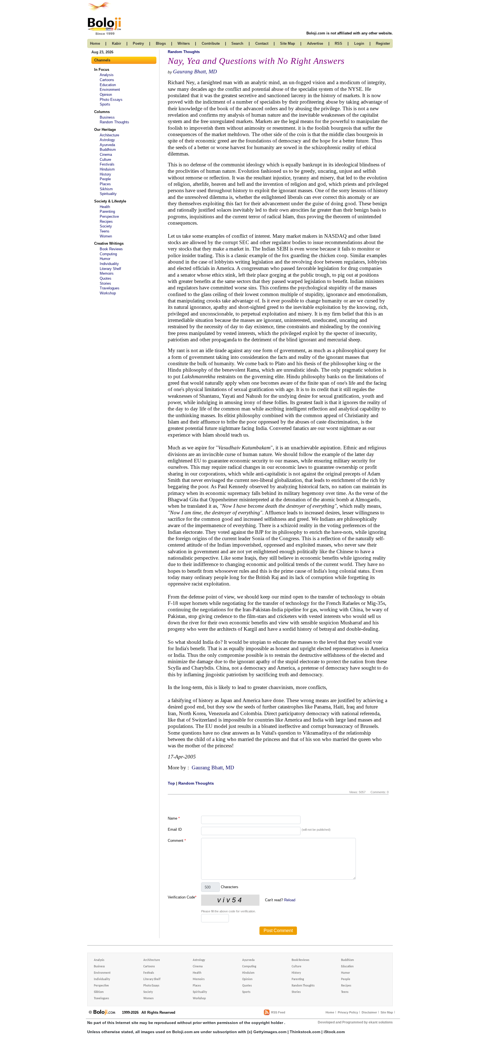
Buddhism (108, 149)
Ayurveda (107, 145)
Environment (110, 89)
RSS (338, 43)
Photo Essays (111, 99)
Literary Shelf (110, 269)
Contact (261, 43)
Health (105, 207)
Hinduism (107, 169)
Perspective (109, 216)
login (359, 43)
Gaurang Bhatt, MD (195, 71)
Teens (104, 231)
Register (383, 43)
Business (107, 117)
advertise (315, 43)
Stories (105, 283)
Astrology (107, 140)
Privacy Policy (348, 1012)
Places (105, 184)
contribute (211, 43)
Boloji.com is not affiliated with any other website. (349, 33)
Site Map (387, 1012)
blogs (161, 43)
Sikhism (106, 189)
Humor (105, 259)
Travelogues (109, 288)
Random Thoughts (114, 122)
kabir (116, 43)
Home (330, 1012)
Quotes (105, 278)
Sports (105, 104)
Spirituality (108, 194)
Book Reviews (111, 249)
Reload (289, 900)
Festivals (107, 164)
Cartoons (107, 80)
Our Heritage (105, 129)
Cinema (106, 154)
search (237, 43)
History (105, 174)
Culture (105, 159)
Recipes (106, 221)
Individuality (109, 264)
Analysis (107, 75)
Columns (102, 112)
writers (184, 43)
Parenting (107, 211)
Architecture (109, 135)
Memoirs (107, 273)
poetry (138, 43)
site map (287, 43)
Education (108, 85)
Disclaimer (369, 1012)
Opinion (106, 94)
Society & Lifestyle (110, 201)
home (95, 43)
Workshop (108, 293)
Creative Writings (109, 243)
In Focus (101, 69)
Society (106, 226)
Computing (108, 254)
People (105, 179)
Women (106, 236)
